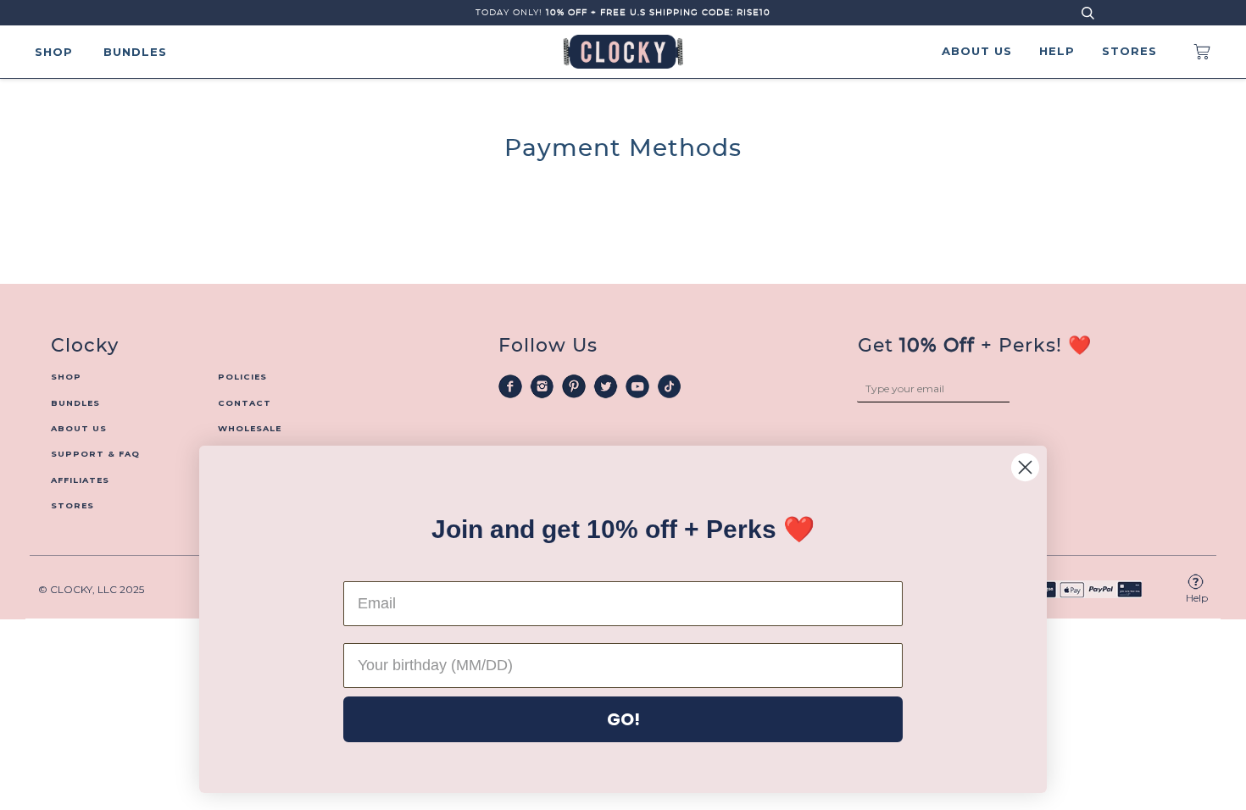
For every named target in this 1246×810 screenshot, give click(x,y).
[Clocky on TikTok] (670, 385)
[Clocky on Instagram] (542, 385)
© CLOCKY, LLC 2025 (91, 589)
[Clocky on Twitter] (606, 385)
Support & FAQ (95, 453)
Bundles (135, 51)
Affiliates (80, 480)
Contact (244, 403)
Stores (1129, 51)
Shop (54, 51)
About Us (977, 51)
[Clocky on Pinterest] (574, 385)
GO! (623, 719)
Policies (242, 376)
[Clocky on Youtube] (637, 385)
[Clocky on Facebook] (510, 385)
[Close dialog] (1025, 467)
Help (1057, 51)
